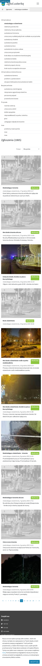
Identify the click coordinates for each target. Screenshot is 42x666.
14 (27, 601)
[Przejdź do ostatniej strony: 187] (39, 600)
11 (18, 601)
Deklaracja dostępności (7, 635)
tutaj (4, 653)
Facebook (6, 620)
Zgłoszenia (9, 9)
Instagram (6, 631)
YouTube (5, 627)
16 (33, 601)
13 (24, 601)
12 (21, 601)
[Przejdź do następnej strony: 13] (36, 600)
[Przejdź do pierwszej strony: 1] (3, 600)
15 (30, 601)
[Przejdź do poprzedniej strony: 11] (5, 600)
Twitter (5, 624)
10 (15, 601)
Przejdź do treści (5, 1)
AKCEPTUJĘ (34, 662)
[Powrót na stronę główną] (2, 9)
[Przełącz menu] (37, 3)
